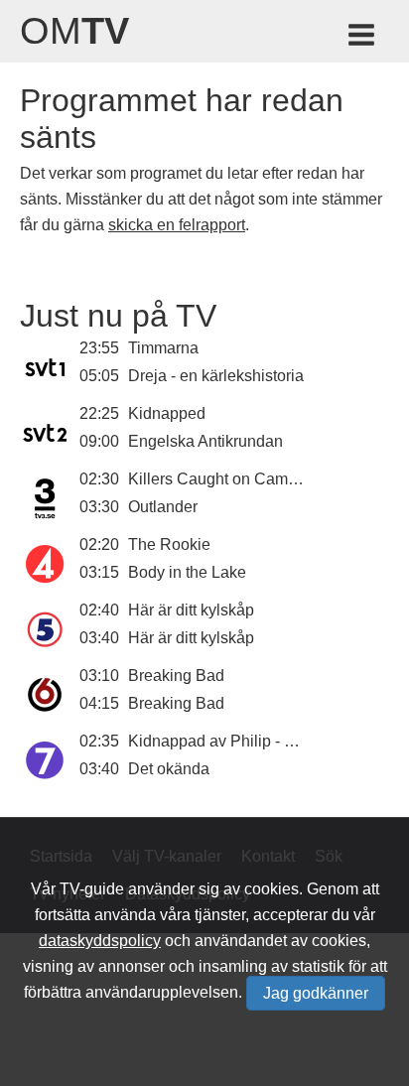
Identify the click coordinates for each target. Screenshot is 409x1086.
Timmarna (163, 347)
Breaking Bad (176, 675)
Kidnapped (166, 413)
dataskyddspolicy (100, 940)
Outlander (163, 506)
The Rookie (169, 544)
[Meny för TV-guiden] (363, 38)
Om (74, 31)
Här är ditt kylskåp (191, 610)
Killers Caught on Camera (219, 479)
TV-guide (92, 889)
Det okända (168, 768)
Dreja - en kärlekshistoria (216, 375)
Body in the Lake (187, 572)
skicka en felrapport (176, 224)
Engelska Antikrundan (205, 441)
